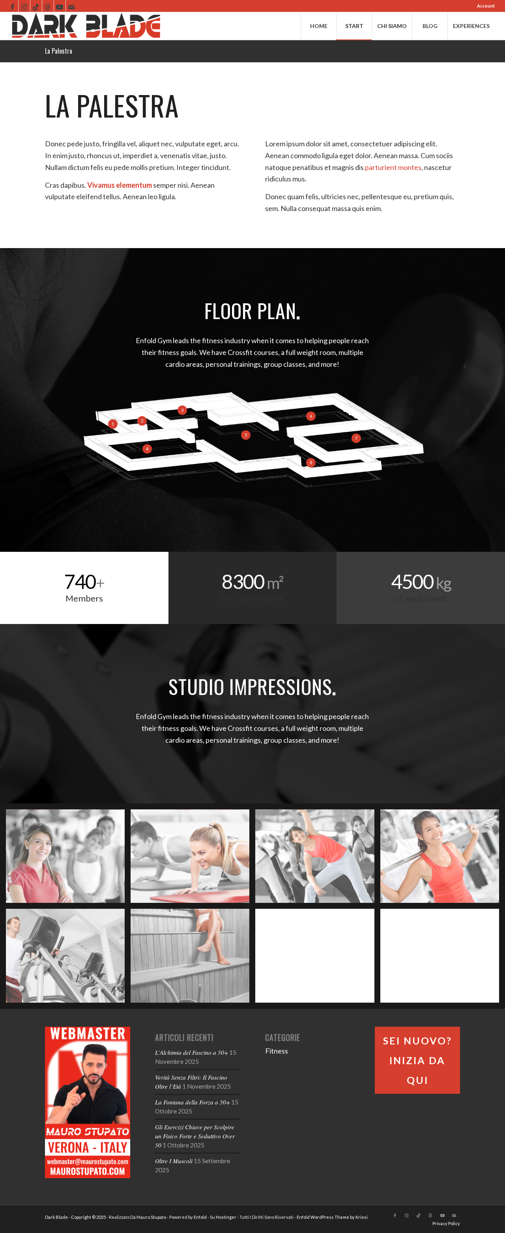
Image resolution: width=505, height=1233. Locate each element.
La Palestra (58, 51)
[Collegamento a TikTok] (36, 6)
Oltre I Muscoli (174, 1161)
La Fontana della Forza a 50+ (192, 1102)
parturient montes (393, 167)
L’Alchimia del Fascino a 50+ (191, 1052)
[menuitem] (484, 6)
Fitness (276, 1050)
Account (486, 5)
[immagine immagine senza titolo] (68, 859)
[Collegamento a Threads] (48, 6)
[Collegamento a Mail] (72, 6)
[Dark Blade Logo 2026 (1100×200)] (86, 26)
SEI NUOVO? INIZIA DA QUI (417, 1060)
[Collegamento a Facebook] (12, 6)
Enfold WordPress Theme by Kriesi (332, 1217)
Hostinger (226, 1217)
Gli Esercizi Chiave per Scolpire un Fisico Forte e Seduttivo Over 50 (195, 1136)
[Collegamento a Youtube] (59, 6)
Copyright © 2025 (88, 1217)
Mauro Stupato (151, 1217)
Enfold (200, 1217)
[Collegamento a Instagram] (24, 6)
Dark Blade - (58, 1217)
